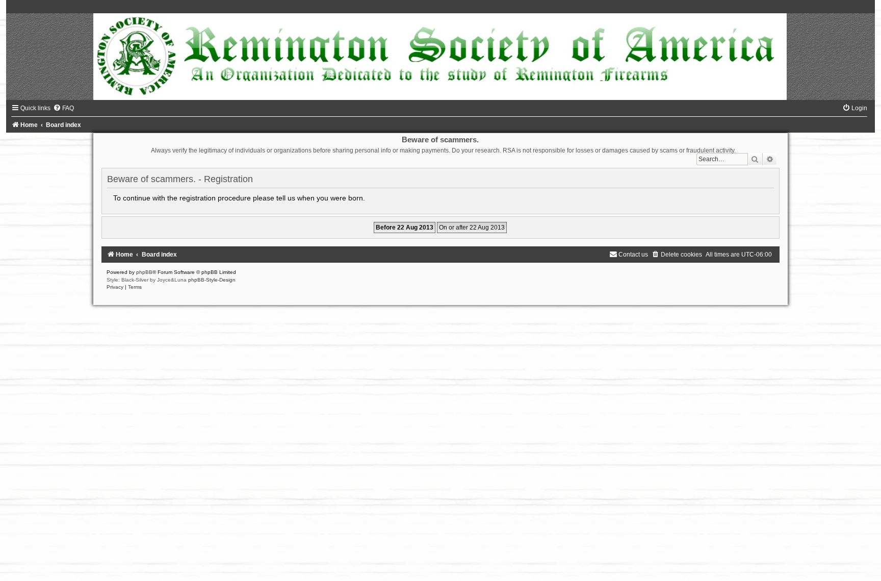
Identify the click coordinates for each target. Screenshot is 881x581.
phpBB (144, 272)
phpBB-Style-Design (212, 280)
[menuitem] (63, 108)
